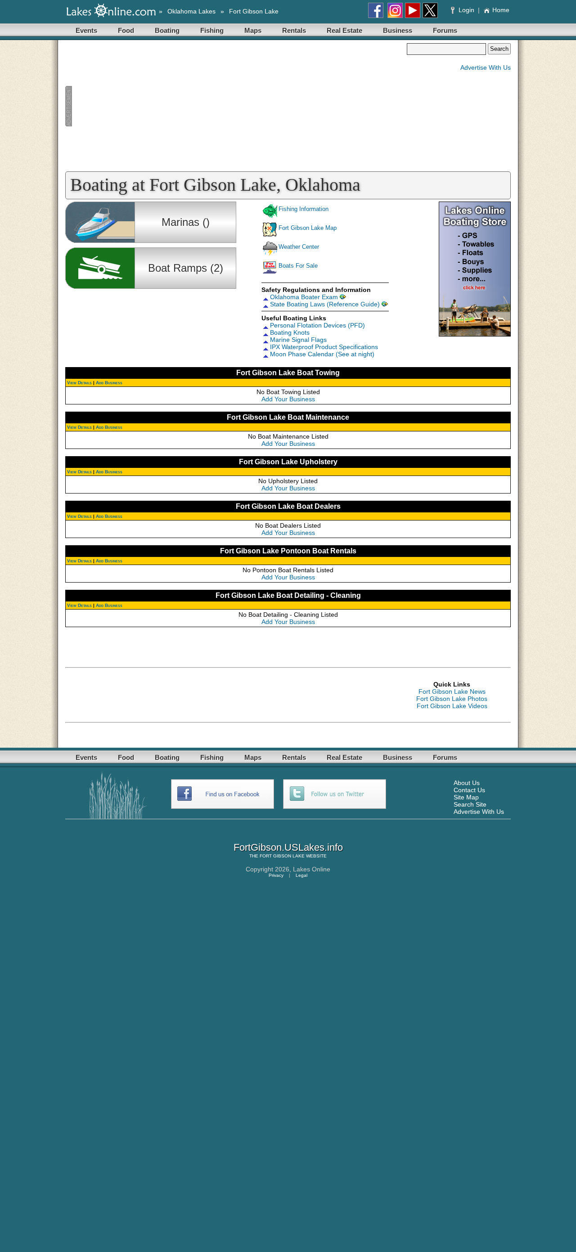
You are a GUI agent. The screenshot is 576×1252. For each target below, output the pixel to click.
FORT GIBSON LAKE (282, 855)
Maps (252, 30)
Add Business (109, 382)
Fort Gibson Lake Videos (452, 705)
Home (500, 9)
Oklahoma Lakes (191, 11)
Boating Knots (290, 332)
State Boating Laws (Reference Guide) (325, 304)
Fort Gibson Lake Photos (451, 698)
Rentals (294, 30)
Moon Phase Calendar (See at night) (322, 354)
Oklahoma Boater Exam (304, 297)
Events (86, 30)
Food (126, 30)
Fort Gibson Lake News (452, 691)
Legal (301, 875)
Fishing (212, 30)
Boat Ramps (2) (185, 268)
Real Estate (344, 30)
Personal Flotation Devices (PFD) (317, 325)
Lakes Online (311, 869)
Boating (167, 30)
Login (466, 9)
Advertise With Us (485, 67)
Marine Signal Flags (298, 339)
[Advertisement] (236, 106)
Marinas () (186, 222)
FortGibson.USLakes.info (288, 847)
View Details (79, 382)
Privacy (276, 875)
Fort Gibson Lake (254, 11)
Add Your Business (288, 399)
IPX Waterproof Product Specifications (324, 346)
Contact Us (469, 790)
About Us (467, 782)
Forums (445, 30)
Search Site (470, 804)
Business (397, 30)
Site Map (466, 797)
